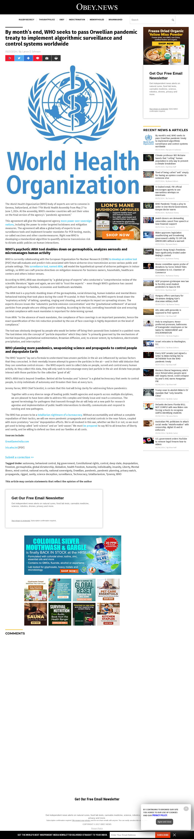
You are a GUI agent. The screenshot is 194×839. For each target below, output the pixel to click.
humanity (91, 467)
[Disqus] (72, 675)
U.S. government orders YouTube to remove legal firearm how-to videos (171, 442)
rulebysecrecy (26, 20)
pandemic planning (108, 470)
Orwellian (78, 470)
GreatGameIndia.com (17, 441)
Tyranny (110, 474)
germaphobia (23, 467)
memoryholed (97, 20)
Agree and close (164, 822)
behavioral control (45, 463)
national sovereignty (60, 470)
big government (66, 463)
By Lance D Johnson (173, 150)
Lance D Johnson (31, 51)
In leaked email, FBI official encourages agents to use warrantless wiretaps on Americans (168, 191)
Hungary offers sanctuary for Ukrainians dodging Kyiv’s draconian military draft (169, 298)
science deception (47, 474)
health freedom (76, 467)
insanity (116, 467)
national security (38, 470)
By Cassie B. (170, 198)
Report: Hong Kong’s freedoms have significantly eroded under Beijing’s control (170, 253)
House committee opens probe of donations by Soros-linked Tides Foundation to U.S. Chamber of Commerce (171, 268)
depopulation (130, 463)
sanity (32, 474)
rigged (24, 474)
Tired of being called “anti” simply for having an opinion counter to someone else (172, 175)
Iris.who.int (11, 447)
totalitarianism (96, 474)
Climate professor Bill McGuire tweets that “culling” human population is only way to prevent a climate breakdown (171, 159)
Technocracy (80, 474)
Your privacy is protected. (21, 521)
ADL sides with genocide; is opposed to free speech (168, 311)
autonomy (28, 463)
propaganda (12, 474)
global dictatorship (43, 467)
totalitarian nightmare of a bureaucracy (60, 414)
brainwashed (115, 20)
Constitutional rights (87, 463)
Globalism (60, 467)
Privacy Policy (97, 828)
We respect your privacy (81, 820)
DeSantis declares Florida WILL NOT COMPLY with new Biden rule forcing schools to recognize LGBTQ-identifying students (171, 408)
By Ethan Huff (171, 167)
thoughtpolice (47, 20)
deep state (115, 463)
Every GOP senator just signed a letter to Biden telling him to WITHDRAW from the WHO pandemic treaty (170, 357)
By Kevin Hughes (173, 336)
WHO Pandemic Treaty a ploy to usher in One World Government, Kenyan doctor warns (171, 207)
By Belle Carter (172, 399)
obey (61, 20)
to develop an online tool (123, 259)
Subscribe (163, 835)
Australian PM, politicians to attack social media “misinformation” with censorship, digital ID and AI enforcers (172, 425)
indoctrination (77, 20)
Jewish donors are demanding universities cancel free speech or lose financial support (172, 221)
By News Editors (172, 181)
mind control (21, 470)
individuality (104, 467)
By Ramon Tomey (172, 213)
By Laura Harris (171, 244)
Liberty (126, 467)
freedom (10, 467)
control (104, 463)
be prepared (90, 425)
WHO (118, 474)
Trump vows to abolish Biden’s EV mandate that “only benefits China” (171, 393)
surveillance (65, 474)
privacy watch (128, 470)
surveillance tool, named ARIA (46, 266)
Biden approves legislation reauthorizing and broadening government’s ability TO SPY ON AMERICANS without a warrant (170, 236)
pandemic (90, 470)
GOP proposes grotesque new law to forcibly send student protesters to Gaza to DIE (172, 284)
